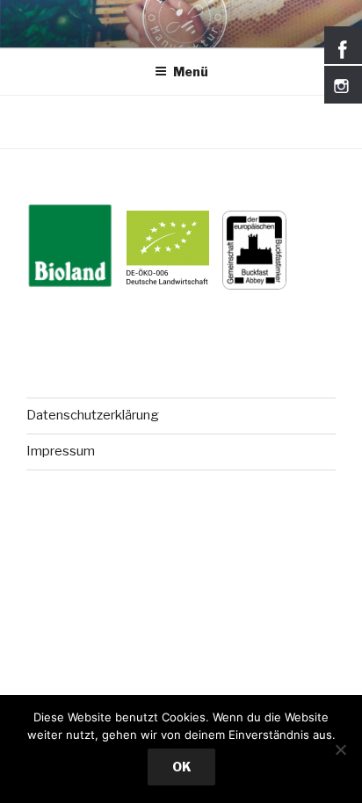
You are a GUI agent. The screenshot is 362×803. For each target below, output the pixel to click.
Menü (190, 71)
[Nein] (340, 749)
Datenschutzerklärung (92, 415)
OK (181, 766)
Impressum (60, 451)
